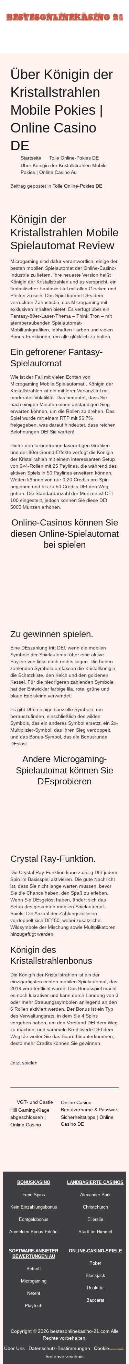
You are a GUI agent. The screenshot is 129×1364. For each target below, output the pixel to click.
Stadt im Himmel (95, 1231)
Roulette (95, 1287)
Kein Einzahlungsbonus (33, 1207)
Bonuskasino (33, 1182)
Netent (33, 1293)
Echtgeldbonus (34, 1219)
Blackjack (95, 1275)
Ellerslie (95, 1219)
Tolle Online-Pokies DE (77, 186)
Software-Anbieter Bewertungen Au (33, 1253)
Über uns (14, 1348)
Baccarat (95, 1300)
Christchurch (95, 1207)
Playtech (33, 1305)
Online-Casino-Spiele (95, 1250)
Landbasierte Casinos (95, 1182)
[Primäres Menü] (64, 41)
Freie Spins (33, 1194)
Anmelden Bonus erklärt (33, 1231)
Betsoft (33, 1268)
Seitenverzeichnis (64, 1356)
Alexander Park (95, 1194)
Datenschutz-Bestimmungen (59, 1348)
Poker (95, 1263)
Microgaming (33, 1281)
